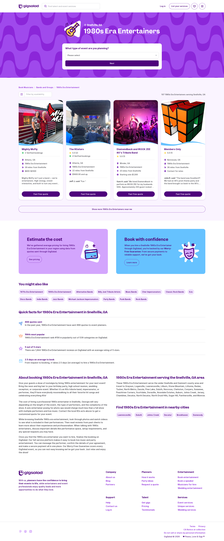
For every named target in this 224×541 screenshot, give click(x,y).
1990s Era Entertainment (59, 292)
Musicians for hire (187, 484)
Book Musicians (26, 87)
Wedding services (187, 510)
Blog (108, 481)
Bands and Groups (44, 87)
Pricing (145, 506)
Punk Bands (125, 299)
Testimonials (148, 510)
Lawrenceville (124, 415)
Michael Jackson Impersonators (83, 299)
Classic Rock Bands (175, 292)
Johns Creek (153, 415)
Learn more (132, 262)
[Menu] (202, 6)
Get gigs (146, 502)
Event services (185, 502)
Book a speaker (186, 481)
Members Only (172, 149)
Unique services (186, 506)
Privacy (201, 526)
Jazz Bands (58, 299)
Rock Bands (141, 299)
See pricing (34, 259)
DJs (191, 292)
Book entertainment (188, 477)
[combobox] (72, 6)
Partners (110, 484)
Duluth (139, 415)
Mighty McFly (30, 149)
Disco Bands (26, 299)
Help (108, 502)
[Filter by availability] (38, 94)
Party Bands (109, 299)
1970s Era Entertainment (31, 292)
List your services (179, 6)
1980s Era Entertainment (67, 87)
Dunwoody (198, 415)
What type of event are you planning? (87, 48)
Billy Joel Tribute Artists (109, 292)
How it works (148, 477)
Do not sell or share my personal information (184, 533)
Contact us (111, 506)
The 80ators (76, 149)
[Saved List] (194, 6)
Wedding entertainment (190, 488)
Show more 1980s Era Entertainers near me (112, 209)
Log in (163, 6)
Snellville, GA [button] (94, 25)
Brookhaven (182, 415)
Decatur (168, 415)
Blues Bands (131, 292)
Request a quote (150, 484)
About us (110, 477)
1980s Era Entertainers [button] (122, 31)
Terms (192, 526)
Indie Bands (42, 299)
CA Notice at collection (194, 529)
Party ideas (147, 481)
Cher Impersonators (151, 292)
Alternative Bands (84, 292)
